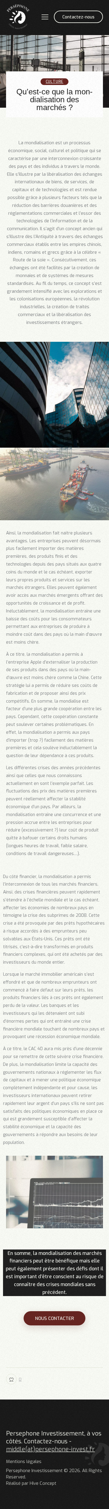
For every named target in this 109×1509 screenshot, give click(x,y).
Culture (55, 81)
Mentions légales (23, 1461)
